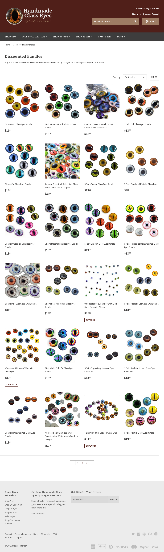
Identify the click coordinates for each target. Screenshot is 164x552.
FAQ (55, 534)
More (120, 36)
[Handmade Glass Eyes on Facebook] (138, 534)
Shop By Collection (33, 36)
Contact (8, 534)
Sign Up (113, 499)
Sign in (135, 14)
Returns (8, 537)
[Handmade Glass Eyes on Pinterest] (144, 534)
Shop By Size (83, 36)
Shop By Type (61, 36)
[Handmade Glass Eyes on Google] (150, 534)
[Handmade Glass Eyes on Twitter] (133, 534)
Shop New (10, 36)
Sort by (116, 77)
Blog (35, 534)
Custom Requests (23, 534)
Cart (153, 21)
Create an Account (151, 14)
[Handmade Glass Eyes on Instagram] (156, 534)
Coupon (18, 537)
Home (7, 45)
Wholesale (45, 534)
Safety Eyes (105, 36)
